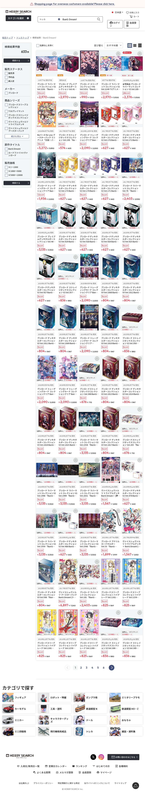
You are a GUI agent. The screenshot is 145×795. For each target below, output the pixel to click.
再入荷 (11, 81)
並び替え (98, 45)
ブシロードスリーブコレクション (18, 105)
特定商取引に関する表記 (69, 783)
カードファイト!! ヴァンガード (18, 154)
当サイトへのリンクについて (97, 783)
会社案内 (23, 783)
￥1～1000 (13, 167)
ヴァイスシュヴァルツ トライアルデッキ (18, 123)
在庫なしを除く (47, 45)
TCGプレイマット (16, 111)
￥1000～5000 (14, 171)
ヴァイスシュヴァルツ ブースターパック (18, 129)
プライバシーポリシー (43, 783)
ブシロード (13, 93)
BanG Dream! (14, 148)
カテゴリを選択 (16, 18)
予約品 (11, 77)
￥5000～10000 (15, 175)
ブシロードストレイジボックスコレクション (18, 116)
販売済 (11, 73)
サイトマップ (120, 783)
